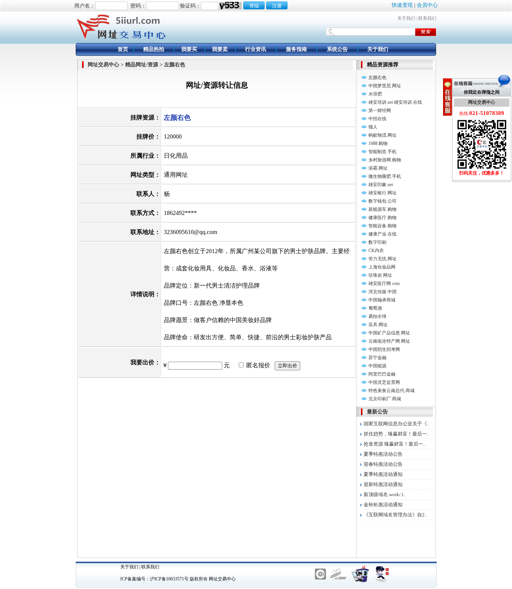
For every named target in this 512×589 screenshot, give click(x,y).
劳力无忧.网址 (382, 258)
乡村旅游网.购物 (384, 160)
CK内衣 (376, 250)
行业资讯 (255, 49)
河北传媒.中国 (382, 291)
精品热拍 (153, 49)
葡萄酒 (375, 308)
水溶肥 (375, 94)
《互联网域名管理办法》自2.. (395, 514)
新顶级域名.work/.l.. (385, 494)
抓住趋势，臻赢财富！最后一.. (396, 434)
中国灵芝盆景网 (384, 382)
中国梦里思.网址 (384, 85)
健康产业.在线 (382, 234)
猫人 (372, 127)
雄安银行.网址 (382, 192)
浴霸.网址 (378, 168)
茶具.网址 (378, 324)
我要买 (189, 49)
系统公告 (337, 49)
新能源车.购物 (382, 209)
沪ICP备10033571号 (169, 579)
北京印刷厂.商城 (384, 398)
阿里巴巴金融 (381, 374)
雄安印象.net (380, 184)
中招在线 (377, 118)
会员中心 (427, 5)
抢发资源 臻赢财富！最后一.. (394, 444)
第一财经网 (379, 110)
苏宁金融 (377, 357)
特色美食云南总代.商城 (391, 390)
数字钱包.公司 (382, 201)
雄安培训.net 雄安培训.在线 (395, 102)
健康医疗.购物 (382, 217)
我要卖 (220, 49)
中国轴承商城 (381, 300)
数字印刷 (377, 242)
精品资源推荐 (382, 64)
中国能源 (377, 365)
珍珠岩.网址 (380, 275)
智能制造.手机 (382, 151)
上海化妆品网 (381, 267)
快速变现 (402, 5)
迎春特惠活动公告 (383, 464)
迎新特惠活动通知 (383, 484)
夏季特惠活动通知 (383, 474)
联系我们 (427, 18)
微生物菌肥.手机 (384, 176)
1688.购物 (378, 143)
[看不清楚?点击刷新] (230, 5)
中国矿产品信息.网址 (389, 333)
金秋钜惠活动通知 (383, 504)
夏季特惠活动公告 (383, 454)
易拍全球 (377, 316)
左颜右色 (377, 77)
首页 (123, 49)
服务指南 (296, 49)
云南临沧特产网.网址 (389, 341)
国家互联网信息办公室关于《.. (396, 423)
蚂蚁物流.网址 (382, 135)
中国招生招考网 (384, 349)
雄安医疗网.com (384, 283)
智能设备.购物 (382, 225)
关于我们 (406, 18)
